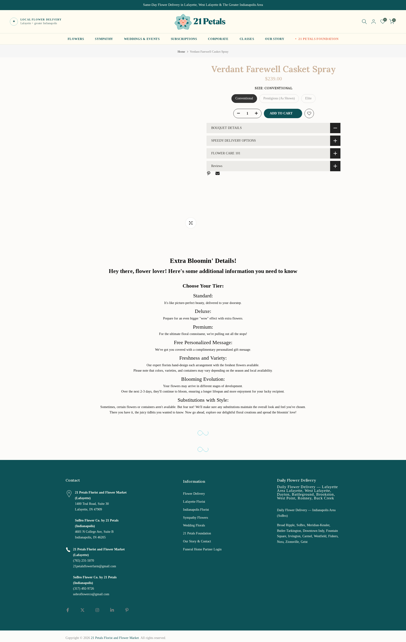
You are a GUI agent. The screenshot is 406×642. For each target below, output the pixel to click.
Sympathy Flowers (195, 517)
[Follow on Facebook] (68, 610)
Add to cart (281, 113)
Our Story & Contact (197, 541)
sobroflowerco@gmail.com (91, 594)
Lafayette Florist (194, 501)
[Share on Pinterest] (209, 173)
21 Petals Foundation (197, 533)
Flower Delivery (194, 493)
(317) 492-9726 (83, 588)
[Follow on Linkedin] (112, 610)
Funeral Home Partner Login (202, 549)
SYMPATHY (104, 39)
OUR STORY (274, 39)
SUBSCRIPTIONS (184, 39)
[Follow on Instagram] (97, 610)
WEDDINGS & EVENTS (142, 39)
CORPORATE (218, 39)
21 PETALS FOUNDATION (318, 39)
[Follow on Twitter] (82, 610)
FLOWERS (76, 39)
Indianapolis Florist (196, 509)
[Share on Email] (217, 173)
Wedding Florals (194, 525)
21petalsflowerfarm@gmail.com (94, 566)
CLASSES (247, 39)
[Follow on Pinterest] (127, 610)
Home (181, 51)
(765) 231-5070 (83, 560)
